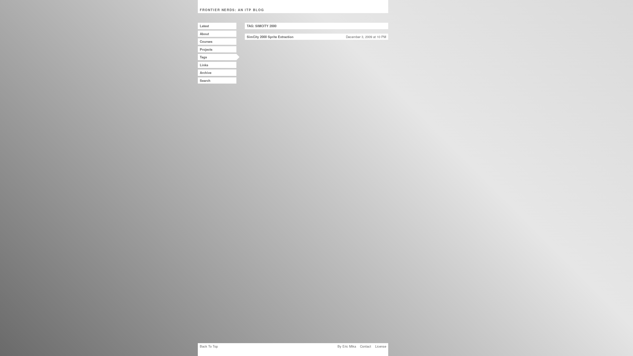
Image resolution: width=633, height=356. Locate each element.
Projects (206, 49)
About (204, 33)
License (380, 346)
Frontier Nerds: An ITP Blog (232, 9)
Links (204, 65)
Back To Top (209, 346)
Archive (205, 72)
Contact (365, 346)
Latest (204, 25)
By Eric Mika (347, 346)
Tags (203, 57)
